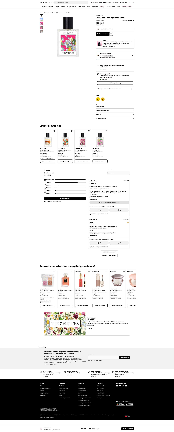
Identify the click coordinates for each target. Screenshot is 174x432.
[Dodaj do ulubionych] (54, 131)
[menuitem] (96, 2)
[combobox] (118, 173)
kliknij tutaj (54, 408)
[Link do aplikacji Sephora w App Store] (129, 404)
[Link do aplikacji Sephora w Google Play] (120, 404)
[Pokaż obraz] (41, 16)
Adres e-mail (91, 354)
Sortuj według (110, 170)
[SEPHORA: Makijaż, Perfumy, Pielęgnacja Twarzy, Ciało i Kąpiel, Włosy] (46, 2)
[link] (65, 198)
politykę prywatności (67, 362)
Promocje (54, 409)
